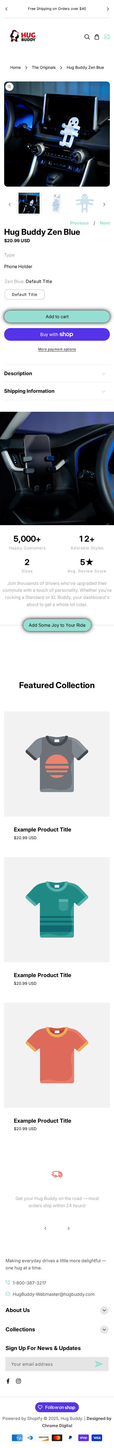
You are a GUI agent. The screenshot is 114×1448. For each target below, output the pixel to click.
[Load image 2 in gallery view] (56, 203)
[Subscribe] (99, 1364)
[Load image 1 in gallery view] (29, 203)
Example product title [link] (42, 829)
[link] (87, 37)
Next (105, 223)
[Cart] (97, 37)
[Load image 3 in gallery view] (84, 203)
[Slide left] (9, 204)
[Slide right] (104, 204)
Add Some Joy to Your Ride (57, 625)
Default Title (24, 294)
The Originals (44, 67)
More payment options (57, 349)
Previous (79, 223)
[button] (108, 9)
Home (15, 67)
